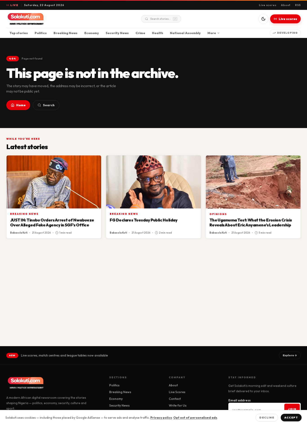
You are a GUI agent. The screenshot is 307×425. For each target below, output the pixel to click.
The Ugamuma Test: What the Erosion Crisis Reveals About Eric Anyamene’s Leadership (250, 222)
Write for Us (178, 405)
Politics (41, 33)
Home (21, 105)
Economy (91, 33)
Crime (140, 33)
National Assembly (185, 33)
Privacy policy (161, 418)
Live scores (268, 5)
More (211, 33)
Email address (239, 400)
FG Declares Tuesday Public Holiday (143, 220)
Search (49, 105)
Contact (175, 399)
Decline (266, 417)
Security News (117, 33)
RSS (298, 5)
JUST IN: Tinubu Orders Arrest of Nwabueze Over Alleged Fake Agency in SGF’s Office (52, 222)
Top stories (18, 33)
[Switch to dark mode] (263, 19)
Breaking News (65, 33)
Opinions (218, 214)
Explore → (290, 355)
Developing (287, 32)
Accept (291, 417)
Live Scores (177, 392)
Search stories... (163, 18)
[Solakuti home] (35, 19)
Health (157, 33)
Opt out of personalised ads (195, 418)
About (286, 5)
